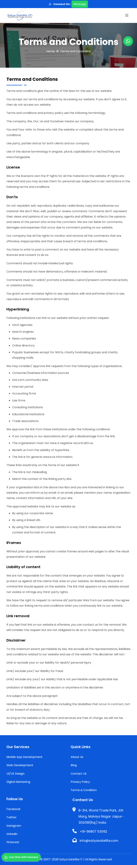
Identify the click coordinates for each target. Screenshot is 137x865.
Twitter (11, 817)
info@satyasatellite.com (99, 840)
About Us (77, 757)
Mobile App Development (24, 757)
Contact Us (79, 774)
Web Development (19, 765)
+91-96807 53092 (93, 831)
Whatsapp (79, 4)
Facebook (13, 809)
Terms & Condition (84, 790)
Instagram (13, 826)
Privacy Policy (80, 782)
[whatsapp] (51, 4)
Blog (74, 765)
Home (50, 51)
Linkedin (11, 834)
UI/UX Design (15, 774)
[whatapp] (128, 41)
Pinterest (12, 842)
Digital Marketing (18, 782)
